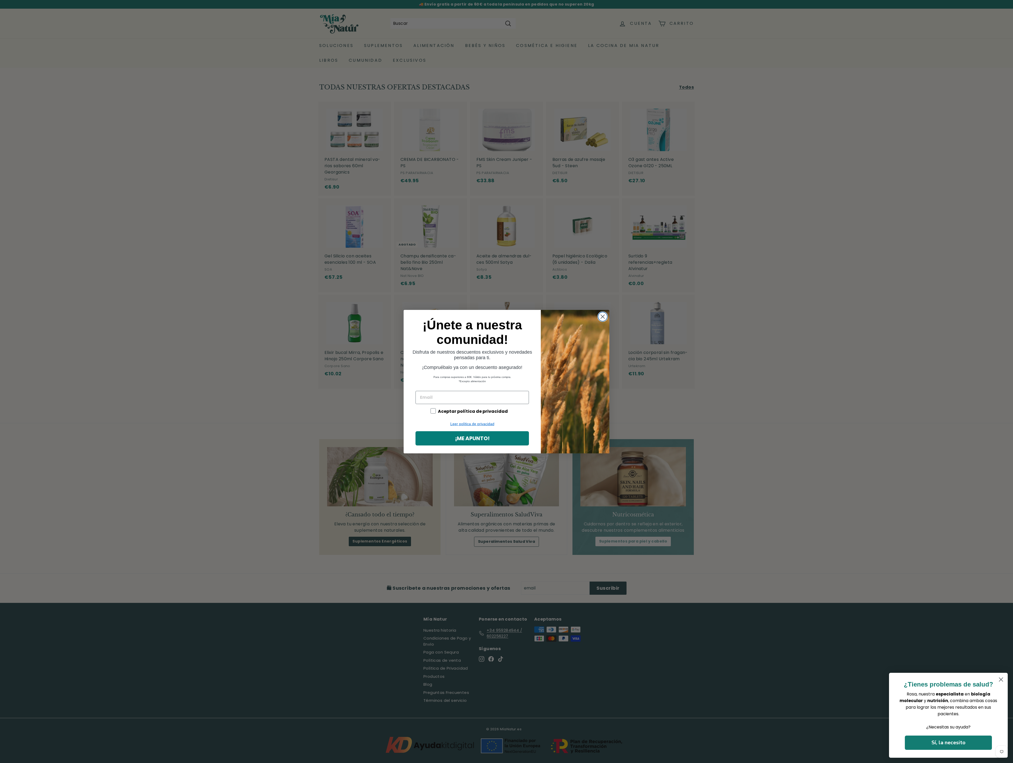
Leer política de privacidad (472, 424)
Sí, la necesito (948, 742)
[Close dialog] (602, 316)
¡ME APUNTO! (472, 438)
